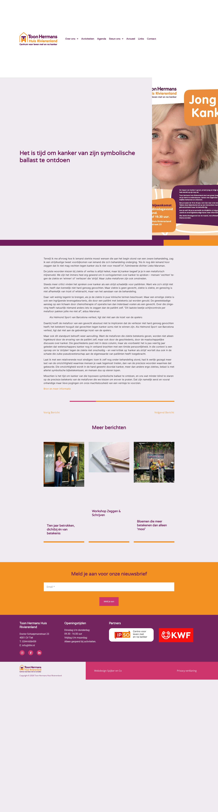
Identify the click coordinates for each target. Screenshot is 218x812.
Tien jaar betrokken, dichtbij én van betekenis (61, 484)
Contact (151, 38)
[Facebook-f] (30, 607)
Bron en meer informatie (57, 388)
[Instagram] (22, 607)
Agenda (101, 38)
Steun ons (114, 38)
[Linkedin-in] (39, 607)
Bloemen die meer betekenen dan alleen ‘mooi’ (152, 484)
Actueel (130, 38)
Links (141, 38)
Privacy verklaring (187, 625)
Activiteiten (87, 38)
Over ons (70, 38)
